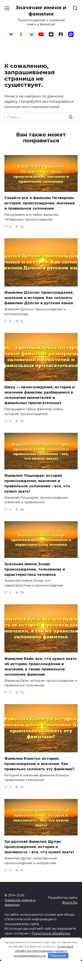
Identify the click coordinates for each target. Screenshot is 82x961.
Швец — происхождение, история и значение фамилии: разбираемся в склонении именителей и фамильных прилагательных (39, 395)
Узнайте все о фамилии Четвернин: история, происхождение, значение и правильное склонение (39, 203)
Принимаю (58, 955)
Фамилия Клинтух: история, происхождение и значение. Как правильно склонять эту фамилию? (39, 763)
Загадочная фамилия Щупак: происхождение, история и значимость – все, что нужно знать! (39, 846)
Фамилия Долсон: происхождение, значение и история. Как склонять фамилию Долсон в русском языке (39, 297)
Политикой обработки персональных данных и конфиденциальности (43, 951)
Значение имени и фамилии (41, 10)
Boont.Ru (69, 902)
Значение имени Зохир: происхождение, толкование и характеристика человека (34, 569)
